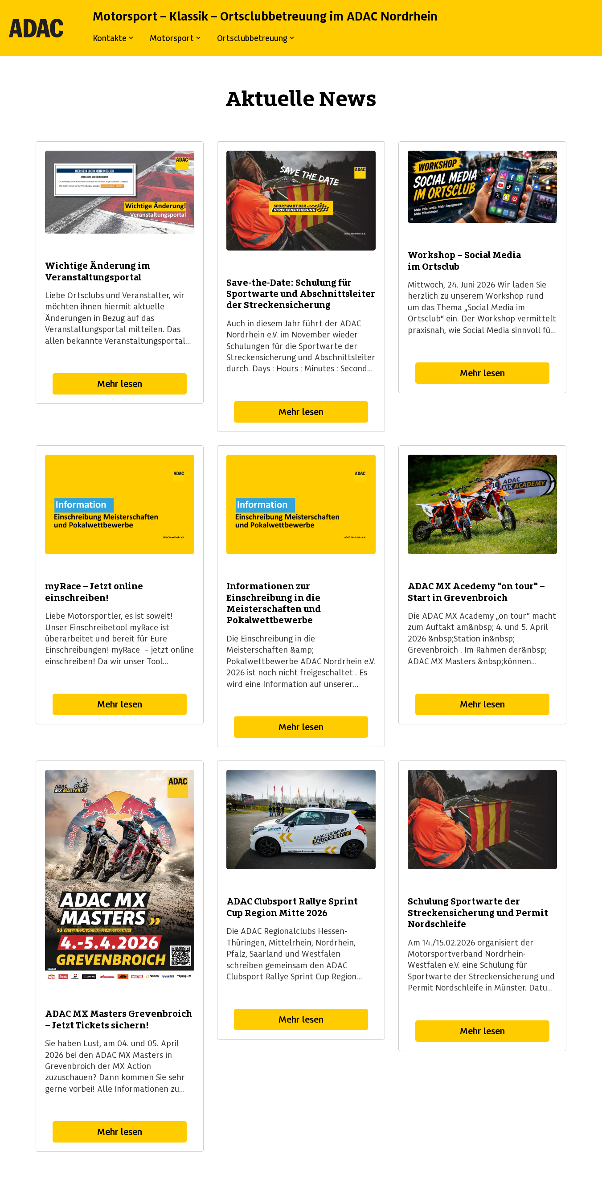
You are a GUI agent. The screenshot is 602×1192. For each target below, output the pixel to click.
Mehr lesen (119, 384)
